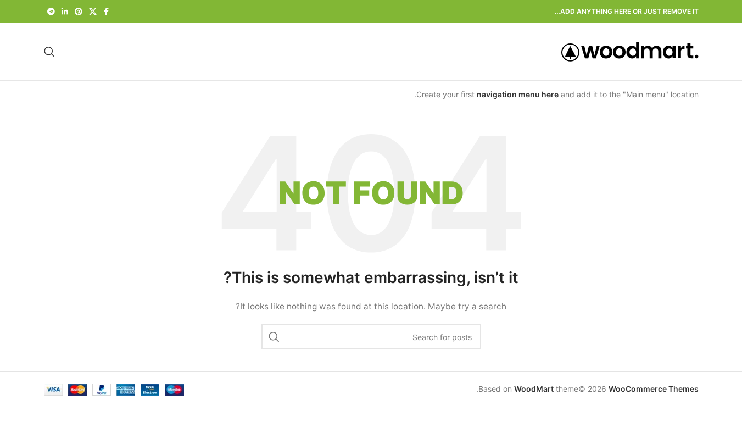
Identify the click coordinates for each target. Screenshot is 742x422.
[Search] (49, 52)
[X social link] (93, 11)
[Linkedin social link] (64, 11)
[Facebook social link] (106, 11)
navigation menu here (518, 94)
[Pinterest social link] (78, 11)
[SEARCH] (274, 336)
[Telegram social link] (51, 11)
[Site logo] (630, 50)
